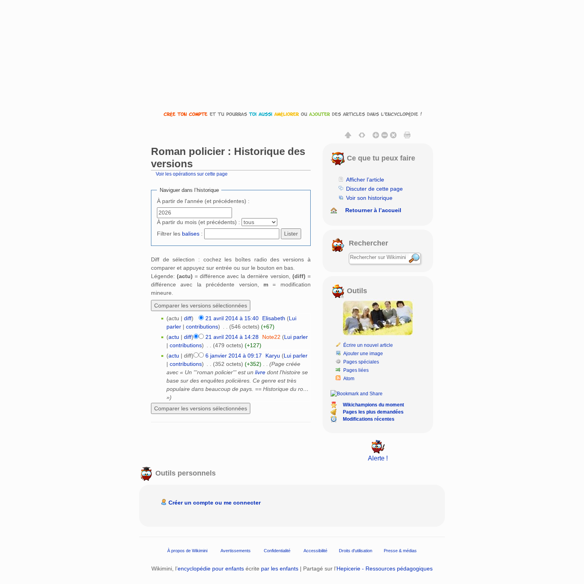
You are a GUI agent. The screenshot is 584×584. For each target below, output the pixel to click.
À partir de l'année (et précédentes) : (203, 201)
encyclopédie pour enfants (211, 568)
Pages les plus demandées (373, 412)
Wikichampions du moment (373, 405)
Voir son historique (369, 198)
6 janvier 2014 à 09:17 (233, 355)
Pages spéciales (361, 362)
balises (190, 233)
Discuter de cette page (374, 189)
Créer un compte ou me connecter (214, 502)
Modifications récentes (368, 419)
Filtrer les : (180, 233)
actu (173, 337)
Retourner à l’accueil (373, 210)
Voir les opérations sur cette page (192, 173)
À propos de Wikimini (187, 550)
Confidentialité (277, 550)
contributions (202, 326)
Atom (348, 378)
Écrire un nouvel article (368, 345)
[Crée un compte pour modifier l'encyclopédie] (292, 114)
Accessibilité (315, 550)
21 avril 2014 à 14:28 (232, 337)
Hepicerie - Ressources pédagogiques (384, 568)
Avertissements (235, 550)
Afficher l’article (365, 179)
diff (187, 318)
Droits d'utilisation (355, 550)
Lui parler (296, 337)
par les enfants (279, 568)
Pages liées (356, 370)
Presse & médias (400, 550)
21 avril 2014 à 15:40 (232, 318)
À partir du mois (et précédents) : (198, 222)
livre (260, 372)
